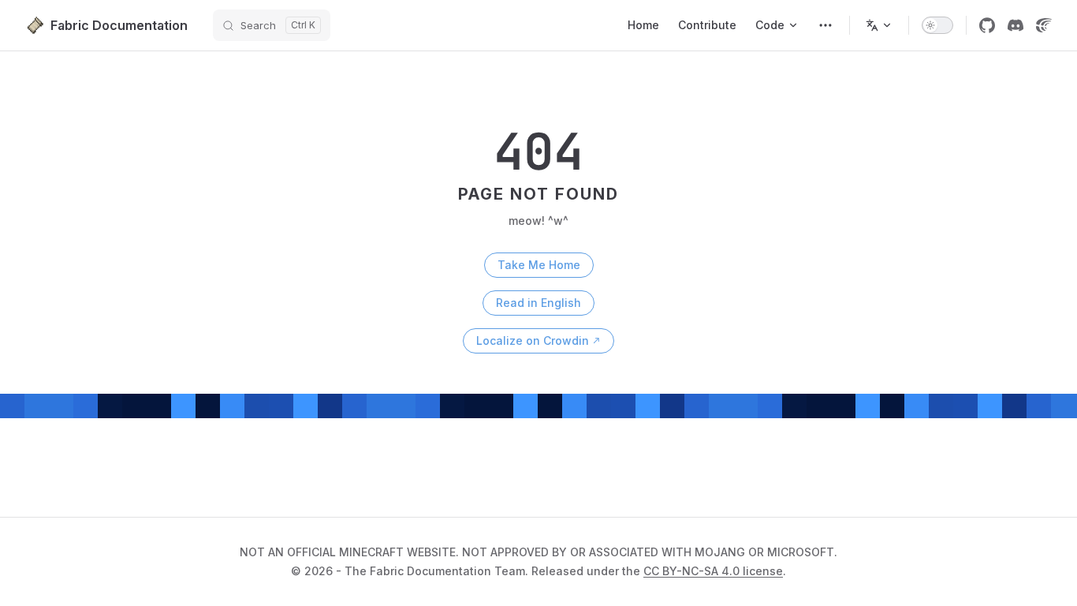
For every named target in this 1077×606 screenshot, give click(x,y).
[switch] (937, 25)
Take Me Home (539, 264)
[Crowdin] (1044, 25)
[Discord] (1015, 25)
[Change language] (879, 25)
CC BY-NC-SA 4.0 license (713, 571)
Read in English (538, 302)
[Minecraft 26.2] (825, 25)
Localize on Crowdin (532, 340)
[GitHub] (987, 25)
